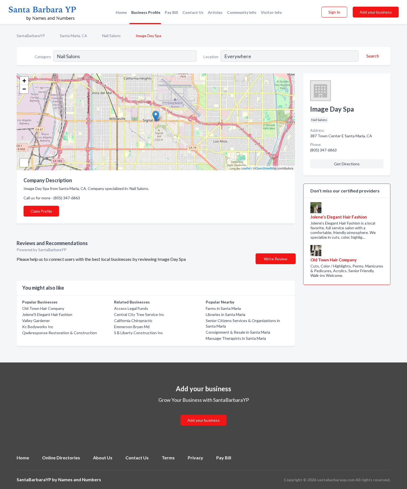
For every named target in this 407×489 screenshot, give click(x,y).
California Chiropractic (133, 320)
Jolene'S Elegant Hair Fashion (47, 314)
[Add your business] (203, 413)
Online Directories (61, 457)
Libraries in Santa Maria (225, 314)
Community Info (241, 12)
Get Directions (347, 163)
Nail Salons (111, 35)
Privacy (195, 457)
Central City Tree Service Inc (139, 314)
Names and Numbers (79, 479)
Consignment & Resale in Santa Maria (238, 332)
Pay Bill (171, 12)
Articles (215, 12)
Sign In (334, 12)
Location (211, 56)
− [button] (24, 89)
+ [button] (24, 80)
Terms (168, 457)
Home (121, 12)
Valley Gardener (36, 320)
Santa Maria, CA (73, 35)
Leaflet (246, 168)
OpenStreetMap (266, 168)
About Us (102, 457)
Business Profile (145, 12)
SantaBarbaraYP (31, 35)
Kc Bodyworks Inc (37, 326)
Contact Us (193, 12)
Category (43, 56)
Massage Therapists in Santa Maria (236, 338)
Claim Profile (41, 211)
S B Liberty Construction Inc (138, 332)
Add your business (376, 12)
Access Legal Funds (131, 308)
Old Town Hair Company (43, 308)
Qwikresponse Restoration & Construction (59, 332)
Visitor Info (271, 12)
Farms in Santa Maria (223, 308)
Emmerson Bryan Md (132, 326)
